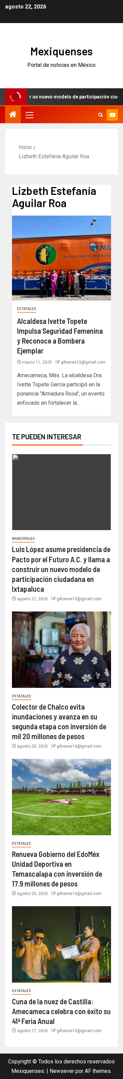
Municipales (23, 539)
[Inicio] (13, 115)
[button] (29, 114)
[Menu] (29, 114)
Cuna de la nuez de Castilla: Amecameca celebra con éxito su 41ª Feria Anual (61, 1011)
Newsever (62, 1071)
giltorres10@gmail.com (83, 362)
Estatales (26, 309)
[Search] (100, 115)
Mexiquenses (61, 50)
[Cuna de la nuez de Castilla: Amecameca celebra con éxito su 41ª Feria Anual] (61, 944)
